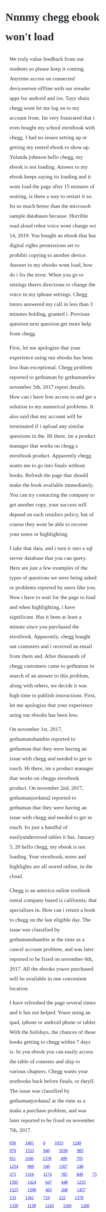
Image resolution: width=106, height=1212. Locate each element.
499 (64, 1158)
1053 (59, 1143)
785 (64, 1174)
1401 (29, 1143)
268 (64, 1189)
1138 (31, 1205)
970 (13, 1150)
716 (46, 1197)
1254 (14, 1166)
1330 (14, 1205)
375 (13, 1174)
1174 (47, 1174)
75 (94, 1174)
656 (13, 1143)
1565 (14, 1182)
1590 (31, 1189)
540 (46, 1166)
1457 (81, 1189)
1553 (29, 1150)
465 (48, 1189)
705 (79, 1158)
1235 (81, 1182)
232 (62, 1197)
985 (80, 1150)
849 (80, 1174)
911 (13, 1158)
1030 (63, 1150)
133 (13, 1197)
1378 (47, 1158)
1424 (31, 1182)
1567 (63, 1166)
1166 (67, 1205)
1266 (85, 1205)
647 (48, 1182)
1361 (29, 1197)
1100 (29, 1158)
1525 (14, 1189)
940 (46, 1150)
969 (30, 1166)
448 (64, 1182)
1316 (29, 1174)
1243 (49, 1205)
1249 (77, 1143)
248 (80, 1166)
